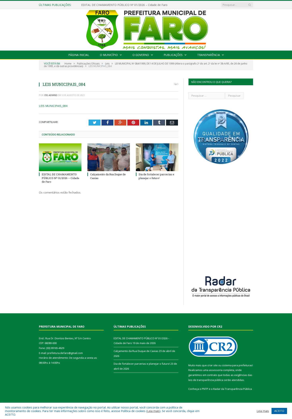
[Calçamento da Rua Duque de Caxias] (108, 157)
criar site (212, 365)
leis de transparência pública (205, 380)
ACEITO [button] (279, 411)
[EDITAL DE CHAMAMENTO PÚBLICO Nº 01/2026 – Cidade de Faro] (60, 157)
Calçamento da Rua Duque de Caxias (136, 351)
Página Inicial (78, 55)
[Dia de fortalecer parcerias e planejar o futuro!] (157, 157)
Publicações (173, 55)
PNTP (205, 389)
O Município (109, 55)
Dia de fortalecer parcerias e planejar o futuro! (156, 176)
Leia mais (153, 411)
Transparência (208, 55)
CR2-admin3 (50, 95)
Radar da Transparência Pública (232, 389)
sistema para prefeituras (237, 365)
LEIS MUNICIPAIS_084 (53, 106)
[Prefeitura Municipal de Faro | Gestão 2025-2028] (146, 29)
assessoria (215, 370)
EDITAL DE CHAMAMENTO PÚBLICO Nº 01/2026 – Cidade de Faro (124, 5)
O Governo (140, 55)
